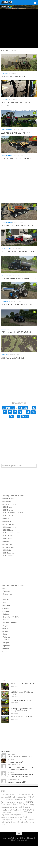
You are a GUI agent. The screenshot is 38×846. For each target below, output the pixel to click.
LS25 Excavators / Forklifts (13, 513)
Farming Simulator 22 (17, 802)
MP (33, 815)
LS (17, 812)
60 (11, 416)
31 (15, 412)
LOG (16, 812)
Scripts (5, 651)
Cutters (6, 614)
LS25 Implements (6, 130)
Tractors (6, 591)
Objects (6, 625)
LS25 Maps (4, 355)
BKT (2, 799)
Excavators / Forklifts (11, 617)
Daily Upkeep (18, 799)
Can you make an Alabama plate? (20, 757)
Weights (6, 643)
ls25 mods (11, 797)
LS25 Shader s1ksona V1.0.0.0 (15, 76)
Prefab (5, 628)
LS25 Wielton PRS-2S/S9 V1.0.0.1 (16, 158)
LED (12, 812)
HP (23, 807)
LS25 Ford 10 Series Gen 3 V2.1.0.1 (17, 304)
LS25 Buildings (8, 524)
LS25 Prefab (7, 536)
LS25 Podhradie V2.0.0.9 (12, 358)
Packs (5, 634)
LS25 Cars (6, 518)
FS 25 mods (21, 795)
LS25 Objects (8, 530)
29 (5, 412)
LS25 (25, 812)
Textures (6, 640)
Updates (6, 646)
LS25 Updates (8, 556)
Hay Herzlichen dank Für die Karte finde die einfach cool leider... (20, 776)
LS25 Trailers (8, 510)
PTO (11, 820)
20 (25, 407)
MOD (30, 815)
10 (20, 407)
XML (2, 822)
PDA (21, 817)
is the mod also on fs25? (17, 782)
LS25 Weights (8, 544)
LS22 (20, 812)
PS (9, 820)
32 (20, 412)
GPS (19, 807)
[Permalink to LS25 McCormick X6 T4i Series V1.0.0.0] (5, 695)
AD (16, 797)
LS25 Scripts (7, 550)
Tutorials (6, 637)
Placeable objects (10, 623)
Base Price (22, 797)
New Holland (14, 817)
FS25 (21, 804)
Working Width (29, 820)
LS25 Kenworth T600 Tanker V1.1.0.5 (18, 278)
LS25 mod (12, 795)
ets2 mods (27, 822)
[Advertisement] (19, 28)
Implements (7, 620)
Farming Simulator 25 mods (14, 822)
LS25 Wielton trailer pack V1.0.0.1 (17, 225)
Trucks (5, 597)
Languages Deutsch (6, 812)
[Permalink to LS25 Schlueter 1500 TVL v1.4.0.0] (5, 686)
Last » (25, 416)
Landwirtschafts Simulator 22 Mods (14, 838)
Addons (6, 648)
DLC (24, 799)
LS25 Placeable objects (11, 533)
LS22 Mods (30, 838)
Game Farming (29, 805)
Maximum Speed (14, 815)
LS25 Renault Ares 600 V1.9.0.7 (22, 717)
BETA (28, 797)
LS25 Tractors (6, 301)
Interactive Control (11, 809)
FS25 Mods (5, 795)
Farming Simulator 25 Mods (13, 496)
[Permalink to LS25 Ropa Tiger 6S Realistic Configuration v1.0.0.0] (5, 711)
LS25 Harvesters (9, 504)
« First (6, 407)
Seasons (6, 611)
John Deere (28, 809)
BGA (32, 796)
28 (34, 407)
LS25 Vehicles (5, 248)
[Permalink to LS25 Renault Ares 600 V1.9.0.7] (5, 719)
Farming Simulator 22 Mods (13, 585)
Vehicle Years (20, 820)
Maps (5, 588)
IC (29, 807)
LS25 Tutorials (8, 553)
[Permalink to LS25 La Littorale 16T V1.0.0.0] (5, 703)
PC (19, 817)
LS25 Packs (7, 541)
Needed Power (5, 817)
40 (28, 412)
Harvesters (7, 594)
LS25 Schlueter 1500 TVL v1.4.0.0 (23, 684)
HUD (26, 807)
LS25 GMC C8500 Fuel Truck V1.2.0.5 (18, 251)
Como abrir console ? (15, 762)
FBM (15, 804)
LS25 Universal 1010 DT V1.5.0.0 (16, 332)
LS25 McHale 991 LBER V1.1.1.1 (15, 132)
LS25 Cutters (8, 516)
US (14, 820)
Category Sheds (9, 799)
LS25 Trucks (7, 507)
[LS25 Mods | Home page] (8, 2)
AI (18, 797)
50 (33, 412)
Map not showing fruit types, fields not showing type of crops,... (21, 768)
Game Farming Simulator (9, 807)
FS (17, 805)
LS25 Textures (8, 547)
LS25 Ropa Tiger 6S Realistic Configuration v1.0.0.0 (21, 710)
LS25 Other (4, 73)
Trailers (6, 608)
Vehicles (6, 600)
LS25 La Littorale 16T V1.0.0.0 (21, 700)
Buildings (6, 605)
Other (5, 631)
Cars (5, 603)
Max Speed (24, 815)
